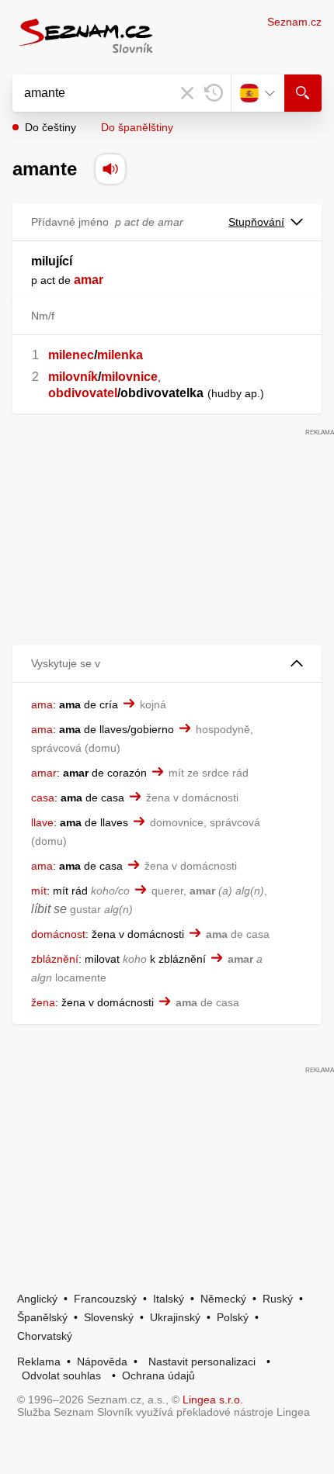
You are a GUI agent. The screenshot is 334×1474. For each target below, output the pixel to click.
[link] (72, 279)
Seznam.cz (294, 22)
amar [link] (88, 279)
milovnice (129, 376)
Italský (168, 1298)
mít (39, 890)
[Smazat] (187, 93)
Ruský (278, 1298)
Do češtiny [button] (50, 127)
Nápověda (102, 1361)
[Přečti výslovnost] (110, 169)
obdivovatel (82, 393)
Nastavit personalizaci (202, 1361)
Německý (223, 1298)
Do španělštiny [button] (137, 127)
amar (44, 772)
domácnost (58, 934)
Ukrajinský (175, 1317)
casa (42, 797)
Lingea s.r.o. (213, 1399)
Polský (233, 1317)
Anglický (37, 1298)
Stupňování (256, 222)
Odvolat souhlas (61, 1375)
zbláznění (54, 959)
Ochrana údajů (158, 1375)
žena (43, 1002)
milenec (71, 355)
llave (42, 822)
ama (42, 704)
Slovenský (109, 1317)
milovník (73, 376)
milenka (120, 355)
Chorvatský (44, 1336)
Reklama (39, 1361)
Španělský (42, 1317)
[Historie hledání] (214, 93)
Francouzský (105, 1298)
